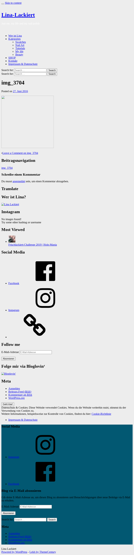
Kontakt (12, 60)
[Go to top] (2, 3)
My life (19, 51)
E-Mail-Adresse (10, 352)
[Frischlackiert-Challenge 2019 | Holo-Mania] (11, 241)
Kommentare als (20, 394)
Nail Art (19, 45)
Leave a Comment (20, 153)
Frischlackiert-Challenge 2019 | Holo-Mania (32, 244)
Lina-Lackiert (18, 15)
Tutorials (20, 48)
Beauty (19, 54)
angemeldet (19, 181)
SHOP (12, 57)
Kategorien (14, 38)
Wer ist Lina (15, 35)
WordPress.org (16, 397)
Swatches (20, 42)
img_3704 (7, 167)
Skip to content (13, 2)
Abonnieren (8, 358)
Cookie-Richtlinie (101, 413)
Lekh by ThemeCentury (42, 551)
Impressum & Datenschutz (23, 64)
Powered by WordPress (14, 551)
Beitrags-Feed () (19, 391)
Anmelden (14, 388)
